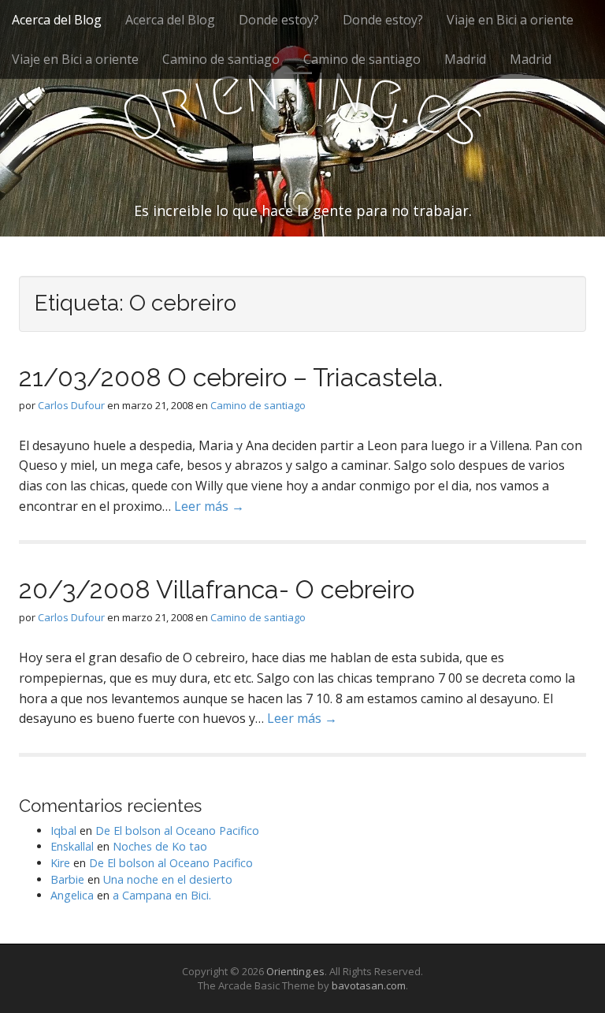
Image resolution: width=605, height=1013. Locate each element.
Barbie (67, 879)
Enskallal (72, 846)
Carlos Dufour (71, 405)
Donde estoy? (279, 19)
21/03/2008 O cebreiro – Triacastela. (231, 377)
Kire (60, 862)
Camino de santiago (221, 59)
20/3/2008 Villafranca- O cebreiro (216, 589)
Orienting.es (295, 971)
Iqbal (63, 830)
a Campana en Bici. (162, 895)
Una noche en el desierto (167, 879)
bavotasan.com (369, 985)
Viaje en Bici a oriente (510, 19)
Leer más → (209, 506)
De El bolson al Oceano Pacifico (177, 830)
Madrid (465, 59)
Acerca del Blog (57, 19)
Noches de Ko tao (160, 846)
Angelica (72, 895)
